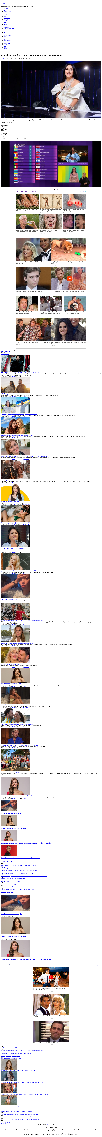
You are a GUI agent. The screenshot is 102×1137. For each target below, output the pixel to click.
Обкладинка (7, 18)
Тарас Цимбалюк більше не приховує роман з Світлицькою (20, 858)
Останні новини (6, 861)
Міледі (5, 30)
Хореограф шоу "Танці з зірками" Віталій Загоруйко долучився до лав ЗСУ (20, 372)
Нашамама (6, 27)
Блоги (5, 48)
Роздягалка (26, 524)
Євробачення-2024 (5, 351)
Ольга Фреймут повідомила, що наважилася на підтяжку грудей (17, 643)
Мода (5, 16)
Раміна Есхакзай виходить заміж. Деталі (11, 683)
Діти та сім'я (7, 12)
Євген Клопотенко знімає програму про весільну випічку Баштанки (18, 772)
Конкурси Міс (7, 14)
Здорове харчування (9, 28)
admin (13, 504)
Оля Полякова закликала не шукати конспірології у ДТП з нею (17, 435)
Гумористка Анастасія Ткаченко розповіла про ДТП (14, 548)
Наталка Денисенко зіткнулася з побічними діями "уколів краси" (19, 1070)
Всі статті (6, 8)
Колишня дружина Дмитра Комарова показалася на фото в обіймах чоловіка (20, 795)
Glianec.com (49, 1125)
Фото (5, 46)
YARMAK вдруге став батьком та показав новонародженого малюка (18, 394)
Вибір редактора (7, 892)
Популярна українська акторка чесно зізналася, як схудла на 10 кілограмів (19, 745)
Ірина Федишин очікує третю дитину (10, 664)
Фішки (5, 20)
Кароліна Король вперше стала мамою (10, 501)
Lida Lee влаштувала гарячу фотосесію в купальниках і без (16, 523)
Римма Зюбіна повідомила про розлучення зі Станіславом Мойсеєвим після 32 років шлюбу (24, 456)
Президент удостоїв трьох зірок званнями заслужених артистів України (19, 414)
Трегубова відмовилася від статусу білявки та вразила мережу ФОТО (18, 571)
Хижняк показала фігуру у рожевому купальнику (16, 1106)
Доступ (5, 24)
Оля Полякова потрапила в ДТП (9, 599)
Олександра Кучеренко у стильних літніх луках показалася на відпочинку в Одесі (24, 1094)
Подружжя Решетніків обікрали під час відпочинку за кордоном (17, 724)
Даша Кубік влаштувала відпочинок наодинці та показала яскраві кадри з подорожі (22, 704)
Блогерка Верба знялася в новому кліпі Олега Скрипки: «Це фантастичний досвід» (22, 620)
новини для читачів (6, 1122)
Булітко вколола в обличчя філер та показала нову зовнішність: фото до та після (22, 1082)
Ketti (13, 376)
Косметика (6, 19)
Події (5, 10)
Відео (5, 22)
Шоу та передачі (8, 11)
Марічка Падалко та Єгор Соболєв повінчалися (13, 480)
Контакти (6, 26)
